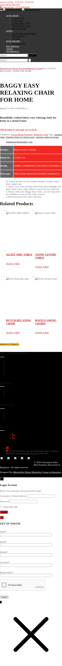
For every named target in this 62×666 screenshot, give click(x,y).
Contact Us (11, 374)
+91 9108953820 (22, 7)
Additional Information (17, 142)
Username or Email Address (13, 496)
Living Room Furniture (16, 68)
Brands (9, 369)
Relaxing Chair (34, 68)
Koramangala (8, 7)
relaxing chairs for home (47, 137)
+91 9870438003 (23, 438)
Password (4, 501)
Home (3, 68)
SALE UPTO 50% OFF (10, 5)
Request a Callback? (9, 344)
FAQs (9, 415)
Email (3, 542)
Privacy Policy (13, 418)
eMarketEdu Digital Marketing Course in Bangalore (37, 472)
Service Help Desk (15, 412)
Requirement (6, 572)
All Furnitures (13, 396)
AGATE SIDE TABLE (19, 254)
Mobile (4, 552)
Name (3, 532)
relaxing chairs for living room (20, 137)
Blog (8, 371)
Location (4, 562)
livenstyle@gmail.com (20, 448)
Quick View (13, 264)
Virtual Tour (12, 363)
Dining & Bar (12, 393)
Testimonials (12, 366)
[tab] (17, 142)
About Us (10, 361)
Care (30, 142)
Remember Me (10, 507)
